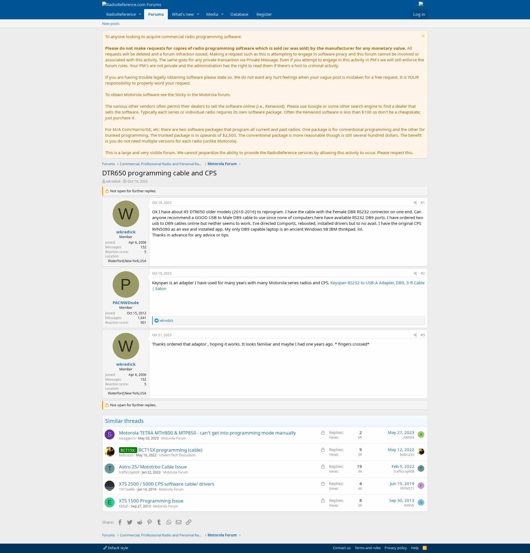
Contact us (342, 547)
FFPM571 (407, 488)
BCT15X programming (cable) (170, 450)
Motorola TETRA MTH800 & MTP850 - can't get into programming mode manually (207, 433)
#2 (423, 273)
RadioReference (121, 14)
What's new (183, 14)
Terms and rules (368, 547)
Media (212, 14)
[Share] (415, 203)
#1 (423, 202)
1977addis (127, 489)
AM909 (408, 437)
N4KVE (409, 505)
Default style (117, 547)
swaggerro (127, 438)
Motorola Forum (173, 438)
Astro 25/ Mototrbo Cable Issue (153, 467)
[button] (140, 14)
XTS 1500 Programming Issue (151, 500)
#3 (423, 335)
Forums (156, 14)
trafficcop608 (129, 472)
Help (415, 547)
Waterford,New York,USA (127, 261)
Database (239, 14)
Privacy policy (396, 547)
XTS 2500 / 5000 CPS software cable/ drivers (166, 484)
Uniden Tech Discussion (177, 455)
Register (264, 14)
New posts (111, 23)
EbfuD (123, 506)
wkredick (113, 181)
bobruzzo (126, 455)
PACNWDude (126, 302)
